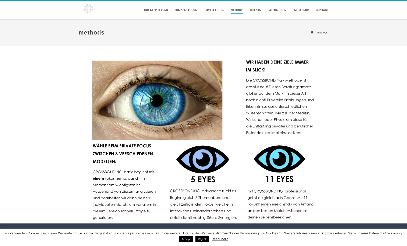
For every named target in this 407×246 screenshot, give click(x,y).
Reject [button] (202, 239)
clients (255, 10)
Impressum (301, 10)
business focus (185, 10)
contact (322, 10)
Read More (220, 238)
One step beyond (156, 10)
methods (237, 10)
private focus (214, 10)
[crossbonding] (87, 15)
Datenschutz (277, 10)
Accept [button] (186, 239)
